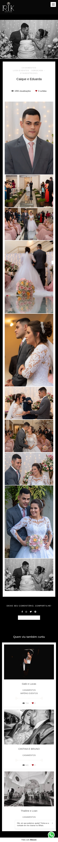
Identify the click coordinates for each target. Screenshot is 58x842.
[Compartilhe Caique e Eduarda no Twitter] (31, 612)
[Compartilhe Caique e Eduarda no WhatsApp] (26, 612)
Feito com (29, 840)
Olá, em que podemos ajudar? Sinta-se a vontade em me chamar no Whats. (33, 824)
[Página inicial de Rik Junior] (8, 7)
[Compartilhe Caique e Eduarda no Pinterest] (35, 612)
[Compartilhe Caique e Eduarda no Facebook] (22, 612)
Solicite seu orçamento (29, 617)
